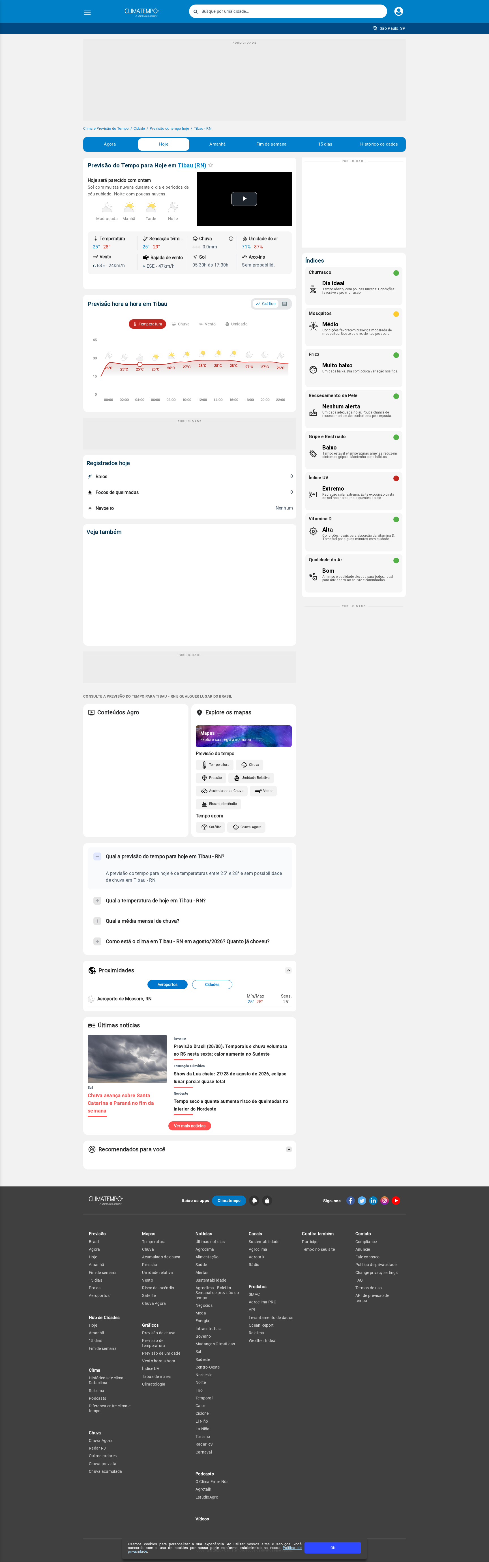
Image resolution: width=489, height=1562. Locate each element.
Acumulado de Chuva (226, 791)
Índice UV (150, 1368)
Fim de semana (271, 144)
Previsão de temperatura (153, 1343)
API (252, 1309)
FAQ (359, 1280)
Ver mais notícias (189, 1126)
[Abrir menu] (87, 12)
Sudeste (203, 1359)
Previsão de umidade (161, 1353)
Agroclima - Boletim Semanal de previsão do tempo (217, 1293)
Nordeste (204, 1375)
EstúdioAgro (207, 1497)
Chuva (254, 765)
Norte (201, 1382)
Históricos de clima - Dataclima (107, 1380)
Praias (95, 1288)
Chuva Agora (251, 827)
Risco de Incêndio (223, 804)
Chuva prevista (102, 1463)
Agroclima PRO (262, 1302)
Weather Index (262, 1340)
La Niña (203, 1429)
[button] (389, 28)
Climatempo (229, 1200)
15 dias (325, 144)
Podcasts (97, 1398)
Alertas (202, 1272)
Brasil (94, 1241)
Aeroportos (167, 984)
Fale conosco (367, 1257)
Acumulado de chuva (161, 1257)
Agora (110, 144)
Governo (203, 1336)
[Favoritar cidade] (210, 165)
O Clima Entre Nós (212, 1481)
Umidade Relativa (256, 778)
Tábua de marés (156, 1376)
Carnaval (204, 1452)
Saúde (201, 1264)
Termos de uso (368, 1288)
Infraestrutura (209, 1328)
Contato (363, 1233)
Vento (268, 791)
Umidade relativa (157, 1272)
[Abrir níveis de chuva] (231, 238)
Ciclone (202, 1413)
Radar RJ (97, 1448)
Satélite (215, 827)
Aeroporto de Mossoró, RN (124, 998)
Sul (198, 1351)
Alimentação (207, 1257)
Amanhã (217, 144)
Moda (201, 1313)
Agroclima (205, 1249)
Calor (200, 1405)
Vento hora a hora (158, 1361)
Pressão (215, 778)
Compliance (366, 1241)
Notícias (204, 1233)
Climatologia (153, 1384)
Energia (202, 1320)
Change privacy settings (376, 1272)
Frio (199, 1390)
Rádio (254, 1264)
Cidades (212, 984)
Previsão (97, 1233)
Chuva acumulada (105, 1471)
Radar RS (204, 1444)
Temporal (204, 1398)
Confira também (318, 1233)
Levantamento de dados (271, 1317)
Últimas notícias (210, 1241)
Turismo (203, 1436)
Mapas (148, 1233)
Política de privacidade (376, 1264)
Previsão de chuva (158, 1333)
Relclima (96, 1390)
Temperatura (219, 765)
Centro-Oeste (208, 1367)
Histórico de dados (379, 144)
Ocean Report (261, 1325)
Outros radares (103, 1456)
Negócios (204, 1305)
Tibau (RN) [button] (192, 165)
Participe (310, 1241)
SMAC (254, 1294)
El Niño (202, 1421)
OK (333, 1548)
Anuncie (362, 1249)
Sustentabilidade (211, 1280)
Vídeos (202, 1518)
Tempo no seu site (318, 1249)
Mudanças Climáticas (215, 1344)
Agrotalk (203, 1489)
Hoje (163, 144)
